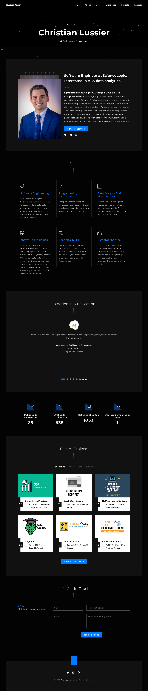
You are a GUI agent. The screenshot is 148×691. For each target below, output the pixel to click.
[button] (63, 379)
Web (71, 467)
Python (89, 467)
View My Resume (76, 129)
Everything (60, 467)
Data (80, 467)
